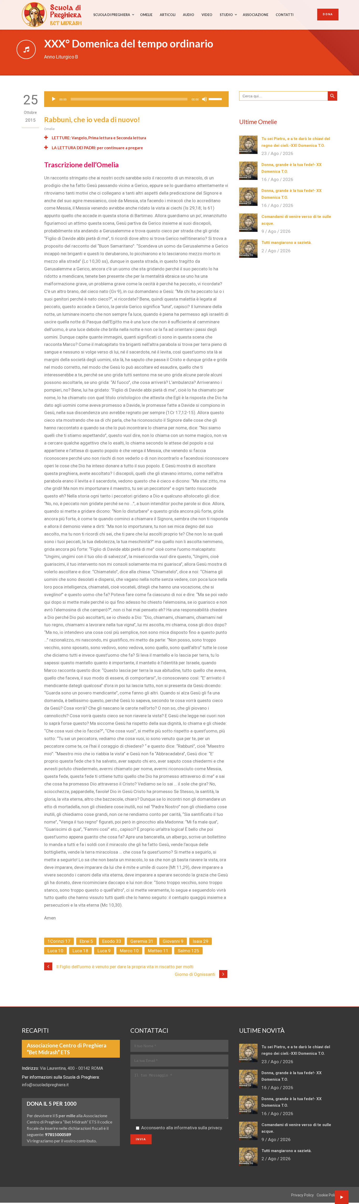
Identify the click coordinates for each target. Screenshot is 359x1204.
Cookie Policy (328, 1195)
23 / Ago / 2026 (277, 153)
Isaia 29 (200, 941)
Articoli (168, 15)
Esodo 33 (111, 941)
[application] (136, 99)
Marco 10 (129, 950)
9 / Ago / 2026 (276, 231)
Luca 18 (80, 950)
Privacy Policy (302, 1195)
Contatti (285, 15)
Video (207, 15)
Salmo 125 (188, 950)
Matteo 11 (158, 950)
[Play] (53, 99)
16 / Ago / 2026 (277, 179)
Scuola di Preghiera (111, 15)
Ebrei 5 (86, 941)
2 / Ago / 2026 (276, 250)
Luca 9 (104, 950)
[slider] (216, 98)
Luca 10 (55, 950)
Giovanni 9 (173, 941)
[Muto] (204, 99)
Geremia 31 (141, 941)
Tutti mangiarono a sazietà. (286, 242)
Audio (188, 15)
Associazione (255, 15)
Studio (226, 15)
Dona (328, 14)
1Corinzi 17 (59, 941)
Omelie (146, 15)
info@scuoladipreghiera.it (45, 1084)
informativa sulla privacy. (198, 1127)
